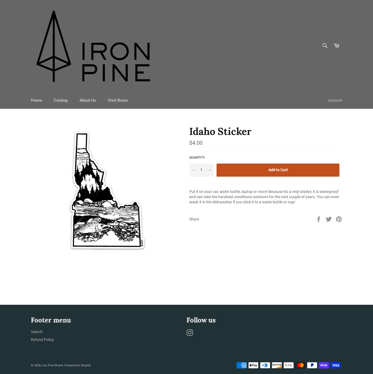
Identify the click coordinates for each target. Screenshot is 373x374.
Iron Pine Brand (52, 365)
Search (37, 332)
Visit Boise (118, 100)
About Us (87, 100)
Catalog (61, 100)
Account (335, 100)
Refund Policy (42, 339)
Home (36, 100)
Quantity (197, 157)
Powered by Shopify (77, 365)
